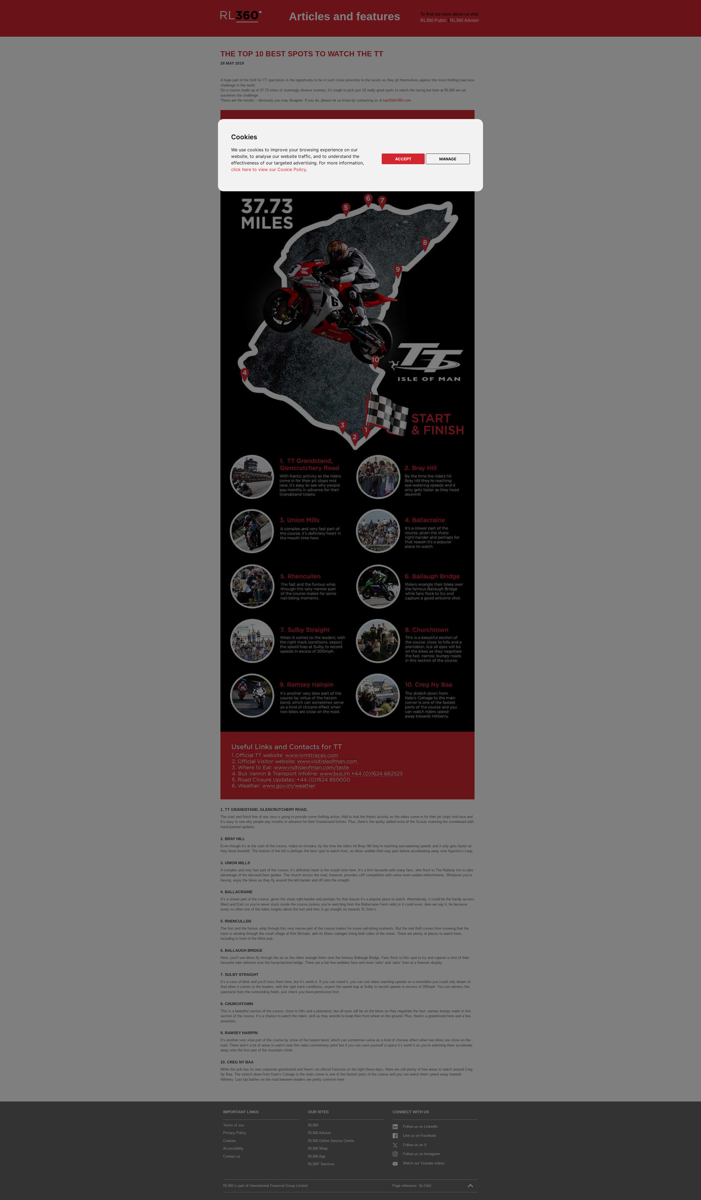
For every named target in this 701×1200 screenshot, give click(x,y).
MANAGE (447, 159)
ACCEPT (403, 159)
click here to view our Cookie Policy (268, 169)
